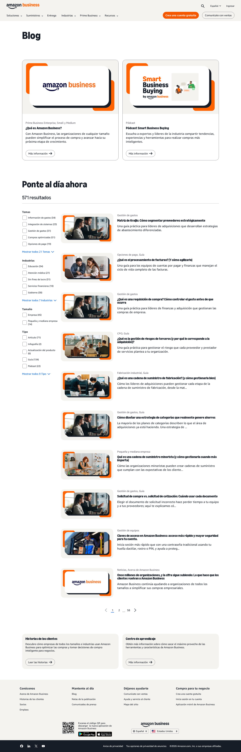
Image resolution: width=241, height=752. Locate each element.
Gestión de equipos (128, 530)
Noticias (121, 569)
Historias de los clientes (32, 699)
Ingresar (230, 5)
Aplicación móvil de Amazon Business (195, 704)
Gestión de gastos (127, 215)
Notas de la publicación (84, 699)
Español (214, 5)
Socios (23, 704)
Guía (141, 254)
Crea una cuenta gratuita (180, 15)
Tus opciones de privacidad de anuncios (146, 746)
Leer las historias (38, 662)
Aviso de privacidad (113, 746)
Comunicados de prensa (84, 704)
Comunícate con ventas (218, 15)
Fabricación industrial (129, 372)
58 (128, 610)
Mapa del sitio (131, 704)
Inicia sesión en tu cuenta (189, 699)
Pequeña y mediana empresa (133, 451)
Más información (38, 153)
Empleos (24, 709)
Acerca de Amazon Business (144, 569)
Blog (74, 693)
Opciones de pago (127, 254)
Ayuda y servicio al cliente (137, 699)
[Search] (202, 6)
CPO (119, 333)
